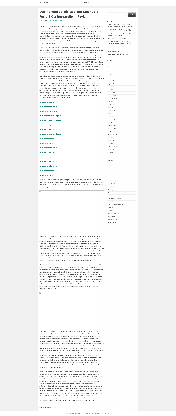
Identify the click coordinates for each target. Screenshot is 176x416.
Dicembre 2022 (112, 96)
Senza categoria (112, 219)
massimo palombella (113, 213)
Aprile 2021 (111, 140)
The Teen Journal (44, 3)
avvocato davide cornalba (115, 166)
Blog (109, 169)
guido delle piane (112, 202)
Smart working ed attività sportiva (117, 38)
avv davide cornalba (113, 163)
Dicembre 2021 (112, 125)
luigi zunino (111, 210)
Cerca (109, 11)
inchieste (110, 208)
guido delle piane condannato (115, 205)
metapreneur (111, 216)
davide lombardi (112, 187)
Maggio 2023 (111, 84)
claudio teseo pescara (114, 181)
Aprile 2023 (111, 87)
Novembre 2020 (112, 146)
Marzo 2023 (111, 90)
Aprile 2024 (111, 66)
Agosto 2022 (111, 102)
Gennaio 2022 (111, 122)
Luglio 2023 (111, 78)
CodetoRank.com (78, 413)
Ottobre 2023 (111, 75)
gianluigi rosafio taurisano (115, 199)
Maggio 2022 (111, 110)
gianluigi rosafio (112, 196)
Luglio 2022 (111, 105)
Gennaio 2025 (111, 63)
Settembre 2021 (112, 134)
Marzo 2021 (111, 143)
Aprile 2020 (111, 149)
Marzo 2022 (111, 116)
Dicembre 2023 (112, 72)
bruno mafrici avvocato (114, 175)
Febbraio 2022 (111, 119)
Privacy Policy (88, 2)
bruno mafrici (111, 172)
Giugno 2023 (111, 81)
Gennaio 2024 (111, 69)
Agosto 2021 (111, 137)
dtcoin (109, 193)
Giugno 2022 (111, 108)
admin (62, 20)
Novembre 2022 (112, 99)
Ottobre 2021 (111, 131)
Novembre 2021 (112, 128)
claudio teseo (111, 178)
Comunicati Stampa (51, 407)
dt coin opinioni (112, 190)
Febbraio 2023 (111, 93)
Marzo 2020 (111, 152)
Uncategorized (112, 222)
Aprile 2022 (111, 113)
